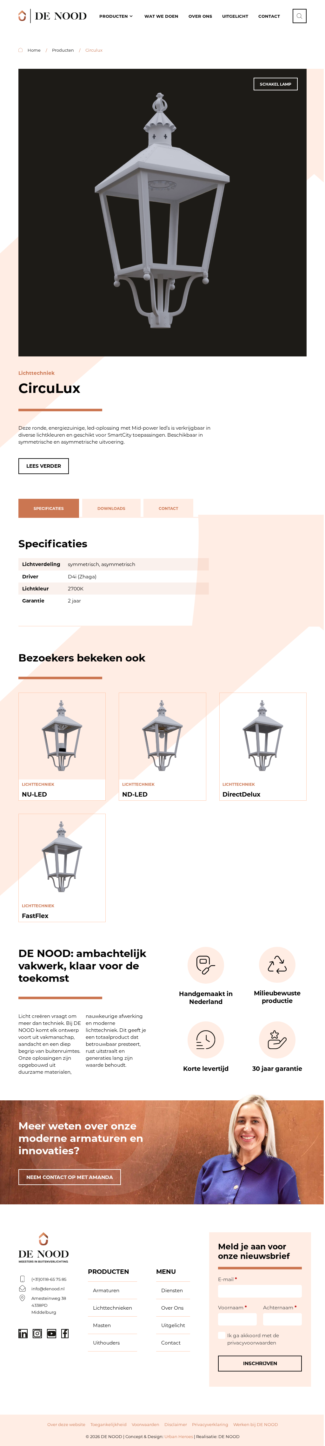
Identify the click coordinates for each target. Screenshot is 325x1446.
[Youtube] (51, 1333)
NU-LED (34, 794)
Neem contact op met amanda (69, 1177)
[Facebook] (65, 1333)
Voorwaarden (145, 1424)
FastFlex (35, 915)
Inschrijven (260, 1363)
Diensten (172, 1290)
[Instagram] (37, 1333)
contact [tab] (168, 508)
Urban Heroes (178, 1436)
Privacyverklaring (210, 1424)
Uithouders (106, 1342)
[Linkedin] (23, 1333)
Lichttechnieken (112, 1308)
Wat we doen (161, 16)
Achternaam (280, 1307)
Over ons (200, 16)
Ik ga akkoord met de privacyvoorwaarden (253, 1338)
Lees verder (43, 466)
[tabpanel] (162, 572)
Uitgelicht (235, 16)
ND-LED (135, 794)
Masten (102, 1325)
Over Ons (172, 1308)
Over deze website (66, 1424)
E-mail (227, 1279)
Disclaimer (175, 1424)
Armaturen (106, 1290)
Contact (269, 16)
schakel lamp (275, 84)
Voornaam (232, 1307)
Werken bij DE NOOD (255, 1424)
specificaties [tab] (49, 508)
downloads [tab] (111, 508)
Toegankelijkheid (108, 1424)
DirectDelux (241, 794)
